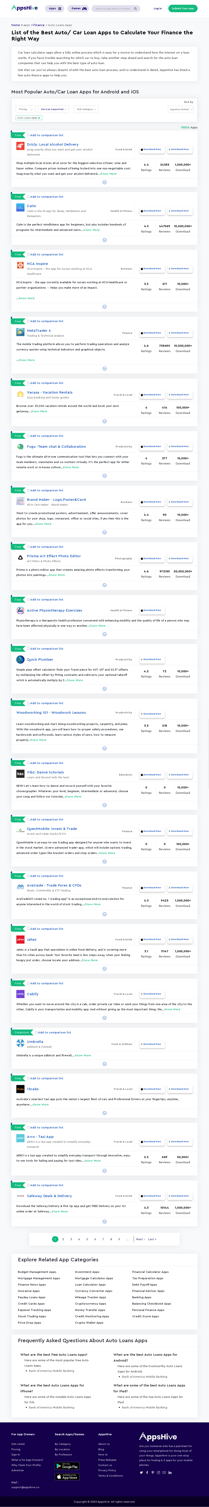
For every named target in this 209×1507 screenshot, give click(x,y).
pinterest (153, 1472)
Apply (135, 8)
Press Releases (107, 1459)
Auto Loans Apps (27, 117)
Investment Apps (87, 1271)
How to (103, 1454)
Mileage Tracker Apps (90, 1297)
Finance (39, 25)
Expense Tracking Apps (34, 1310)
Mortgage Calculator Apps (94, 1278)
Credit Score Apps (145, 1316)
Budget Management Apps (37, 1271)
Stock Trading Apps (32, 1316)
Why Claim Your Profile (26, 1465)
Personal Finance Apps (148, 1310)
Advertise (17, 1470)
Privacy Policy (107, 1470)
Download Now (152, 149)
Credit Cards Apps (31, 1303)
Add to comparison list (46, 135)
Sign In (15, 1454)
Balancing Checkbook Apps (151, 1303)
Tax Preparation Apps (147, 1278)
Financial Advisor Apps (148, 1290)
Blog (101, 1449)
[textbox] (24, 109)
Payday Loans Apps (32, 1297)
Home (15, 25)
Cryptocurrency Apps (90, 1303)
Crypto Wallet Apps (89, 1322)
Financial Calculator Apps (150, 1271)
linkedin (170, 1472)
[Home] (25, 8)
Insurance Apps (29, 1290)
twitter (141, 1472)
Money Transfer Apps (90, 1310)
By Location (62, 1449)
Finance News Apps (32, 1284)
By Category (63, 1444)
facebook (147, 1472)
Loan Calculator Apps (90, 1284)
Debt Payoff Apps (144, 1284)
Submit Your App (183, 8)
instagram (158, 1472)
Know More (109, 173)
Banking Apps (142, 1297)
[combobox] (25, 109)
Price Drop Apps (29, 1322)
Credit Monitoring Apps (92, 1316)
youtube (164, 1472)
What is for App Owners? (27, 1459)
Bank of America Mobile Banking (51, 1371)
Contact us (105, 1465)
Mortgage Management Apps (39, 1278)
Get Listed (17, 1444)
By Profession (63, 1454)
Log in (158, 8)
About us (104, 1444)
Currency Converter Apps (94, 1290)
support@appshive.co (25, 1487)
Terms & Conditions (110, 1475)
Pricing (15, 1449)
